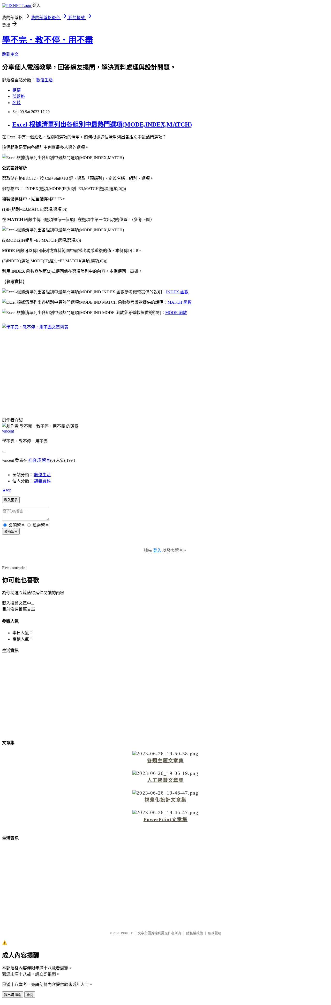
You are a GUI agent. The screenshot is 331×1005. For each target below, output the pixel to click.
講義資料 (42, 481)
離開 (29, 995)
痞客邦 (34, 460)
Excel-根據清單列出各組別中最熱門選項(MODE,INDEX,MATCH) (102, 124)
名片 (16, 102)
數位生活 (44, 80)
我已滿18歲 (12, 995)
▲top (6, 490)
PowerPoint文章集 (165, 819)
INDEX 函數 (177, 292)
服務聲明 (214, 933)
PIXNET (127, 933)
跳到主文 (10, 54)
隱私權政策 (194, 933)
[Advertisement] (165, 370)
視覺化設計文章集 (166, 800)
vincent (8, 431)
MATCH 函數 (180, 302)
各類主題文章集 (165, 760)
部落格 (18, 96)
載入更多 (11, 500)
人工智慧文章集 (165, 780)
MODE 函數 (176, 312)
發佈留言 (11, 531)
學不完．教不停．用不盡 (47, 40)
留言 (46, 460)
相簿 (16, 90)
